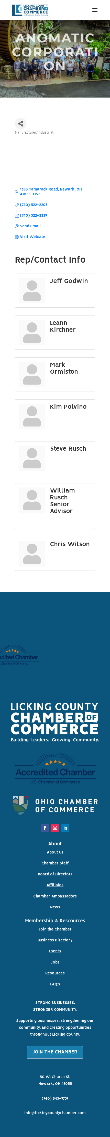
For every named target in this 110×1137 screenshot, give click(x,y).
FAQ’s (55, 984)
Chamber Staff (55, 863)
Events (55, 951)
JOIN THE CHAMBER (55, 1052)
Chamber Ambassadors (55, 896)
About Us (55, 852)
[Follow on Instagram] (55, 828)
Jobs (55, 962)
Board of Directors (55, 874)
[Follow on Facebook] (45, 828)
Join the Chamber (55, 929)
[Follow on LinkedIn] (65, 828)
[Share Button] (20, 123)
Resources (55, 973)
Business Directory (55, 940)
